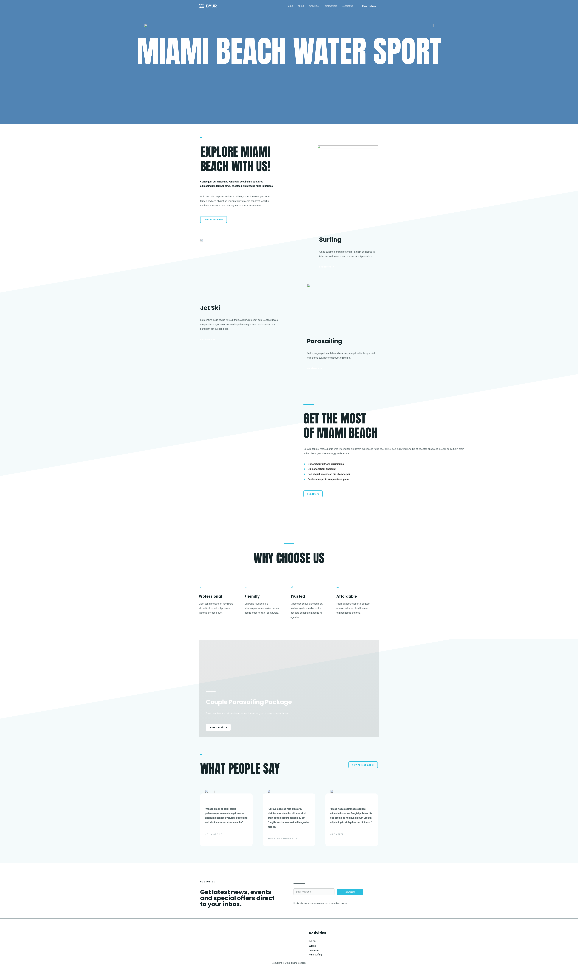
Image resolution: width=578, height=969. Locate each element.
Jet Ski (312, 941)
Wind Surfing (315, 954)
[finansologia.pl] (208, 5)
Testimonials (330, 6)
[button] (369, 6)
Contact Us (347, 6)
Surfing (312, 945)
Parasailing (314, 950)
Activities (314, 6)
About (301, 6)
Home (290, 6)
